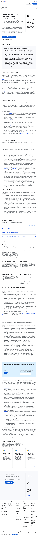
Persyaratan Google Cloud (19, 531)
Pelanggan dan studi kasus (4, 515)
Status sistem (25, 526)
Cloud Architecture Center (26, 518)
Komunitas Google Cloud (33, 527)
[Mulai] (6, 373)
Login (36, 1)
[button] (19, 229)
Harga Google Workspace (10, 505)
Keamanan (17, 511)
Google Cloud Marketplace (25, 510)
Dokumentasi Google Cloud (26, 506)
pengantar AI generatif (24, 133)
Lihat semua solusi (18, 519)
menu (1, 1)
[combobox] (4, 537)
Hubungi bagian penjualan (33, 503)
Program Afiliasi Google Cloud (25, 503)
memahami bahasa (26, 77)
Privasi (8, 531)
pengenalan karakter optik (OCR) (10, 91)
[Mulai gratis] (34, 4)
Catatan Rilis (25, 527)
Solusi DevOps (18, 516)
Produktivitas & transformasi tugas (19, 513)
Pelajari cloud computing (25, 512)
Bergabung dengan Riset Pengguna (33, 520)
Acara (31, 508)
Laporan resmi (3, 518)
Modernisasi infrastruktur (18, 503)
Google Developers (26, 522)
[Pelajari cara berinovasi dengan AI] (9, 37)
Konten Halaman (4, 7)
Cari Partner (32, 505)
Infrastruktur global (4, 511)
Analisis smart (18, 508)
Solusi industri (18, 515)
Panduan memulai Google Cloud (26, 508)
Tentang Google (3, 531)
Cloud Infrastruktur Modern (4, 508)
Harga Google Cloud (11, 503)
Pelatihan (24, 519)
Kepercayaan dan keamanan (3, 506)
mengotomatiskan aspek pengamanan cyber (9, 250)
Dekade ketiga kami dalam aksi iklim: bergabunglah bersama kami (27, 532)
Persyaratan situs (12, 531)
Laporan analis (3, 516)
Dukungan (24, 514)
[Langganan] (15, 535)
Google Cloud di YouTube (33, 515)
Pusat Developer (33, 511)
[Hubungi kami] (29, 4)
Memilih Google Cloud (3, 503)
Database (17, 505)
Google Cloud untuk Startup (26, 524)
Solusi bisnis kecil (18, 518)
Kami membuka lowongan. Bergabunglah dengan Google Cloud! (33, 524)
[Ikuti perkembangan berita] (7, 40)
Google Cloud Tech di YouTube (34, 517)
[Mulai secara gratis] (9, 482)
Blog (1, 519)
